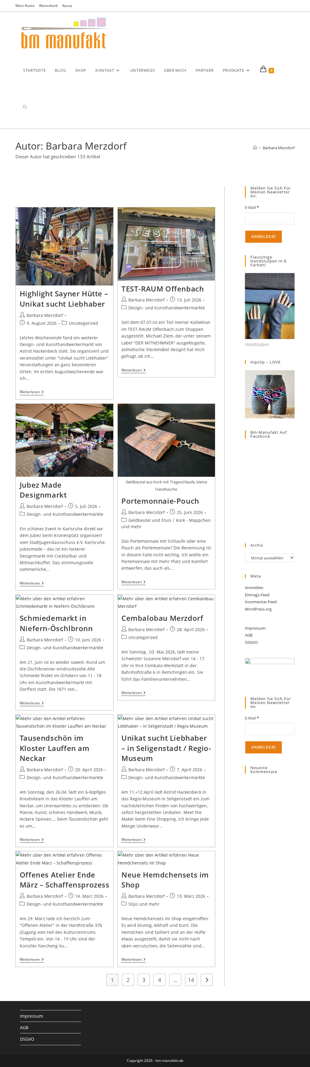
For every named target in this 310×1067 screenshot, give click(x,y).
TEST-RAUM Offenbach (162, 289)
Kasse (67, 5)
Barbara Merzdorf (279, 147)
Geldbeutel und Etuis (149, 520)
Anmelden (254, 587)
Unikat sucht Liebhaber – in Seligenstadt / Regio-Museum (166, 748)
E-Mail (252, 207)
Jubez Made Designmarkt (43, 490)
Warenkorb (48, 5)
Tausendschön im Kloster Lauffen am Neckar (55, 748)
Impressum (255, 628)
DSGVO (251, 642)
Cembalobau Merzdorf (162, 618)
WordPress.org (258, 609)
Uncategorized (83, 323)
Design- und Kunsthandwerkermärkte (166, 308)
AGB (248, 635)
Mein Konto (25, 5)
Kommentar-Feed (261, 601)
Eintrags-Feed (257, 595)
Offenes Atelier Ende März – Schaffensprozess (65, 880)
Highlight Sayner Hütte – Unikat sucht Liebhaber (64, 298)
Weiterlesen (32, 392)
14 (191, 979)
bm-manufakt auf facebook (268, 434)
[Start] (255, 147)
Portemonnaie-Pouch (160, 501)
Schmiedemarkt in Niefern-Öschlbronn (56, 623)
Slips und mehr (144, 904)
